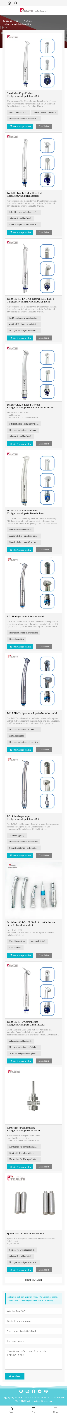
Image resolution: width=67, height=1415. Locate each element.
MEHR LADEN (33, 1279)
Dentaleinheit (15, 947)
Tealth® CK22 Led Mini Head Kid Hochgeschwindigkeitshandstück (24, 194)
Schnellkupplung (16, 835)
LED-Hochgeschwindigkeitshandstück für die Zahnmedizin (25, 318)
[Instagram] (27, 1391)
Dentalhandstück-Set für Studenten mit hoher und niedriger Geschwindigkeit (31, 923)
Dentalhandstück (16, 639)
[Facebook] (33, 1391)
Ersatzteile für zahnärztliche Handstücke (25, 1153)
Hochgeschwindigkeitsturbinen (22, 430)
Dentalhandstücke (17, 941)
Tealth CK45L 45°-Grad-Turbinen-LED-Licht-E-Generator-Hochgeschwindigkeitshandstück (31, 300)
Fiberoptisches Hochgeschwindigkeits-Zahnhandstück (25, 424)
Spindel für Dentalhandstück (21, 1250)
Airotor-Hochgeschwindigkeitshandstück (25, 1053)
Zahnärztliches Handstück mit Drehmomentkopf (25, 536)
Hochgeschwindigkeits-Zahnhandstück (25, 330)
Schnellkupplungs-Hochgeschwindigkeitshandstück (25, 848)
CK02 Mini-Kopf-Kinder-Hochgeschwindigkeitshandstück (23, 94)
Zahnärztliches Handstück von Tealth (25, 542)
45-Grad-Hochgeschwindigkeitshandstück (25, 324)
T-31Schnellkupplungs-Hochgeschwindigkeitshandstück (23, 817)
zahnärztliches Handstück (45, 112)
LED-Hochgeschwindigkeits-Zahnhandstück (25, 224)
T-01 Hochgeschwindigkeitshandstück (26, 616)
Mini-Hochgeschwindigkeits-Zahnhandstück (25, 212)
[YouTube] (21, 1391)
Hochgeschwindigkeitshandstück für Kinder (25, 119)
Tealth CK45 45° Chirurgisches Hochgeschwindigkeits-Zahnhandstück (26, 1023)
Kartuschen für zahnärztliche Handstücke (25, 1147)
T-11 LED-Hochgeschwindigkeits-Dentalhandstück (32, 713)
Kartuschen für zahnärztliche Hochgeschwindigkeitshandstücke (23, 1129)
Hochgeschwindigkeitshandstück (23, 633)
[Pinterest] (46, 1391)
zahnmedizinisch (38, 941)
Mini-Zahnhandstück (18, 112)
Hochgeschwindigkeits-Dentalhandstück (25, 729)
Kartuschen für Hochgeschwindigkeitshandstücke (25, 1159)
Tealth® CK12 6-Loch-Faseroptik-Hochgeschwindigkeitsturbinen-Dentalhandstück (31, 406)
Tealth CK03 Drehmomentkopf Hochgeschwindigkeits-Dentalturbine (25, 512)
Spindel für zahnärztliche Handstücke (25, 1233)
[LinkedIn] (40, 1391)
